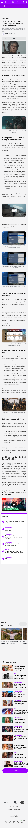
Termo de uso (14, 812)
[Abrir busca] (23, 2)
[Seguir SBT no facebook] (6, 822)
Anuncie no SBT (14, 807)
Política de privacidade (14, 809)
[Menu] (26, 2)
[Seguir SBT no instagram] (10, 822)
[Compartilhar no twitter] (22, 38)
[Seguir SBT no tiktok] (14, 822)
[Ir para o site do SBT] (22, 802)
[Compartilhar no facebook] (14, 38)
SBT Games (5, 18)
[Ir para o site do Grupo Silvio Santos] (11, 802)
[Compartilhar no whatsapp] (6, 38)
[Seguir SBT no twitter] (18, 822)
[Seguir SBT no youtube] (22, 822)
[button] (11, 637)
